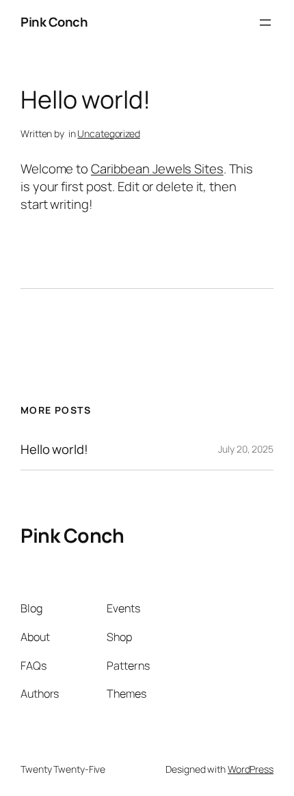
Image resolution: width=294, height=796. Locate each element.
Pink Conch (54, 22)
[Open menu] (265, 22)
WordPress (250, 769)
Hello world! (54, 449)
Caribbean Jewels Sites (157, 168)
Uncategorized (108, 133)
